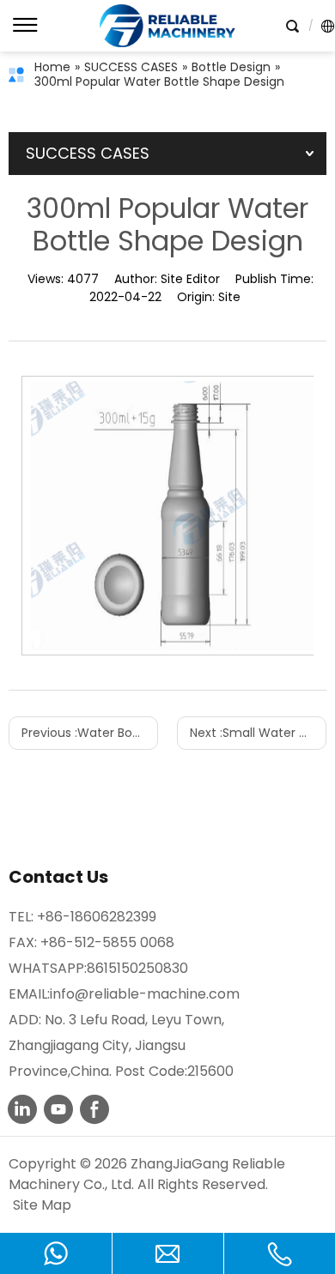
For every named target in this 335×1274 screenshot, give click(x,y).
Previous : (89, 732)
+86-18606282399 (96, 917)
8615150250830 (137, 968)
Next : (258, 732)
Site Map (42, 1205)
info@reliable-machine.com (145, 994)
